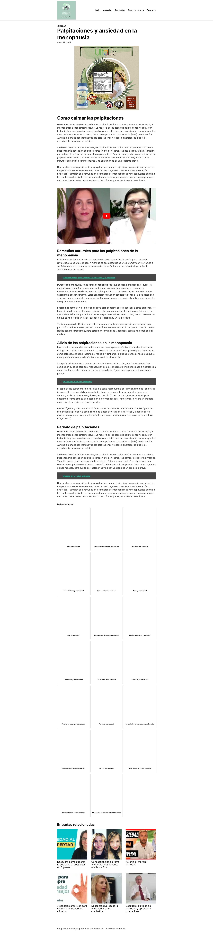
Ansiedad (107, 10)
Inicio (97, 10)
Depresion (120, 10)
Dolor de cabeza (136, 10)
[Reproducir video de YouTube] (106, 216)
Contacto (151, 10)
